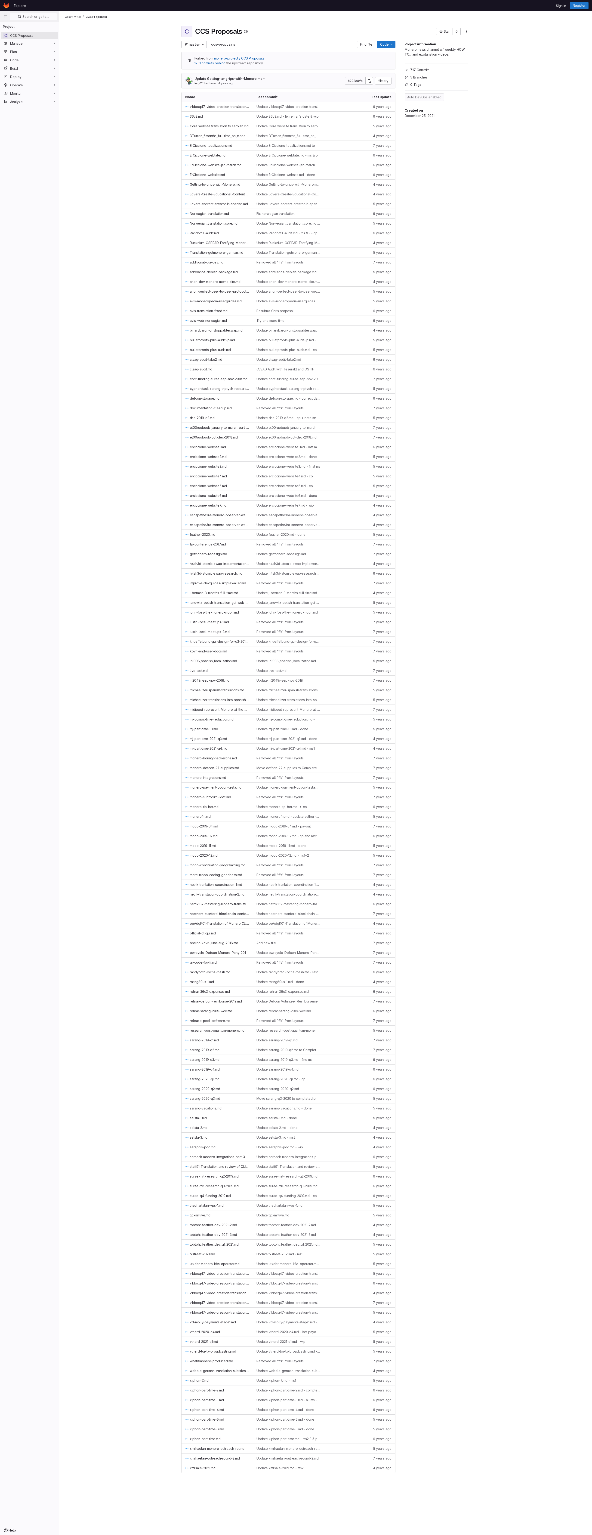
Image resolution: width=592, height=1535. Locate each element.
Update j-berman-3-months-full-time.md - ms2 (288, 593)
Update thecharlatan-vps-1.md (279, 1205)
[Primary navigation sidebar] (5, 16)
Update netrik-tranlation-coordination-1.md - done (288, 885)
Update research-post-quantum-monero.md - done (288, 1030)
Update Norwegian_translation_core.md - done (288, 223)
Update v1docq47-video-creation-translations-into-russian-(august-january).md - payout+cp (288, 1283)
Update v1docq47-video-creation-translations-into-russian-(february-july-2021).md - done (288, 1312)
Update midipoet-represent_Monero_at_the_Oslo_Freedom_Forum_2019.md (288, 709)
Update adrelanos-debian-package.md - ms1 (288, 272)
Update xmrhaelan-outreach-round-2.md (287, 1458)
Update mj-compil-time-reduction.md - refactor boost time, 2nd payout (288, 719)
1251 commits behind (209, 63)
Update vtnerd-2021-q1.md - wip (280, 1342)
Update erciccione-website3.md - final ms (288, 466)
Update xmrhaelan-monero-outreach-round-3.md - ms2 (288, 1448)
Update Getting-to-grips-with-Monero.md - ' (230, 79)
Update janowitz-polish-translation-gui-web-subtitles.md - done (288, 603)
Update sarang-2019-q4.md (277, 1069)
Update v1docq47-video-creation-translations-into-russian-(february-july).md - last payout (288, 1303)
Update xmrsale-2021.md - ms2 (280, 1468)
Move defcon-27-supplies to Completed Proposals (288, 768)
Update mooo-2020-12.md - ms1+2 (282, 855)
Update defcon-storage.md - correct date (288, 398)
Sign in (561, 6)
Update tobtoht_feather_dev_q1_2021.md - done (288, 1244)
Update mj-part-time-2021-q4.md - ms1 (285, 748)
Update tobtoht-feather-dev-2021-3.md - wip (288, 1235)
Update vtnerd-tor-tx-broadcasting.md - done (288, 1351)
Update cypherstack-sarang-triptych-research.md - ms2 (288, 389)
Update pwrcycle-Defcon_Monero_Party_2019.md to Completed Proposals (288, 953)
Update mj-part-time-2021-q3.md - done (286, 739)
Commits (419, 70)
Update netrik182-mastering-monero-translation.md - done (288, 904)
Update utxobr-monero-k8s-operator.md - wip (288, 1264)
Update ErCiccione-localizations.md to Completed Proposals (288, 145)
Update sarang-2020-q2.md (277, 1089)
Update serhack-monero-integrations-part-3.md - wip (288, 1157)
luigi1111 (199, 83)
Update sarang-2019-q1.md (277, 1040)
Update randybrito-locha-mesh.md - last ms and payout (288, 972)
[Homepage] (6, 5)
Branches (419, 77)
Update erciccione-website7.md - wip (285, 505)
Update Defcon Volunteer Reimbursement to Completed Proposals (288, 1001)
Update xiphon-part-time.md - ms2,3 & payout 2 (288, 1439)
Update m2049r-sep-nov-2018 (279, 680)
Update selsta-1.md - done (276, 1118)
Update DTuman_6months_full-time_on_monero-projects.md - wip (288, 136)
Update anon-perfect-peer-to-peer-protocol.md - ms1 (288, 291)
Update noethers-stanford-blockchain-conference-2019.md (288, 914)
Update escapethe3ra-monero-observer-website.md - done (288, 525)
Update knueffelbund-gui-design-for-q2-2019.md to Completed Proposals (288, 641)
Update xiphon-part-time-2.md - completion (288, 1390)
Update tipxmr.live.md (272, 1215)
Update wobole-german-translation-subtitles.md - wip (288, 1371)
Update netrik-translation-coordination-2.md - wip (288, 894)
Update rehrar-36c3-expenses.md (282, 991)
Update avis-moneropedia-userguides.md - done (288, 301)
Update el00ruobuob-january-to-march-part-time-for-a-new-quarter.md (288, 427)
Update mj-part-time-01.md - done (282, 729)
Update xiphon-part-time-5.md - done (285, 1419)
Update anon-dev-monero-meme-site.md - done (288, 282)
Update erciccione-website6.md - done (286, 496)
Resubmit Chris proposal (275, 311)
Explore (20, 6)
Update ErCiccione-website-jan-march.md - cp (288, 165)
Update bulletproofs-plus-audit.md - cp (286, 350)
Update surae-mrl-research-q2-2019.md (287, 1176)
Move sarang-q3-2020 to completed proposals (288, 1098)
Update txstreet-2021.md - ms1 (279, 1254)
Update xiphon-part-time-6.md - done (285, 1429)
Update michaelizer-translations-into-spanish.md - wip (288, 700)
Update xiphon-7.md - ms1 (276, 1380)
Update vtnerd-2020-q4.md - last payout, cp (288, 1332)
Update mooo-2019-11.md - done (281, 846)
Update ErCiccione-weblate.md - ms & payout (288, 155)
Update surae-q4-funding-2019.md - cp (286, 1196)
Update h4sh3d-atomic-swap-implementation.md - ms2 (288, 564)
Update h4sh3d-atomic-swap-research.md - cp (288, 573)
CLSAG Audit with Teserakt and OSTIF (285, 369)
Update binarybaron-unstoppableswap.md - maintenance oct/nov (288, 330)
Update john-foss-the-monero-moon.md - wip (288, 612)
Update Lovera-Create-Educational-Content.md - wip (288, 194)
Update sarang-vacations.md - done (284, 1108)
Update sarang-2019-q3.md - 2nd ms (284, 1060)
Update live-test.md (271, 671)
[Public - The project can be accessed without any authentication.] (246, 31)
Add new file (266, 943)
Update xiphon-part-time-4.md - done (285, 1410)
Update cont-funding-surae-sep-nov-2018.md (288, 379)
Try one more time (270, 321)
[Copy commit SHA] (369, 81)
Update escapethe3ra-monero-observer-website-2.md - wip (288, 515)
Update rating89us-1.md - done (280, 982)
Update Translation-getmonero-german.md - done (288, 252)
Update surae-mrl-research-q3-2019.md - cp (288, 1186)
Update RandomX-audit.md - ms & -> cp (287, 233)
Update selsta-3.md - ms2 (276, 1137)
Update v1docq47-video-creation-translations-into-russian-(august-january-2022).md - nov (288, 1293)
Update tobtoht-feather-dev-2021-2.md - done (288, 1225)
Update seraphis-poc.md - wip (279, 1147)
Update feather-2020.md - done (280, 534)
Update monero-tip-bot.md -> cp (281, 807)
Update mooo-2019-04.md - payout (283, 826)
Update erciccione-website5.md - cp (284, 486)
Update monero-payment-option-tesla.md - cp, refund (288, 787)
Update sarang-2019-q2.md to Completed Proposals (288, 1050)
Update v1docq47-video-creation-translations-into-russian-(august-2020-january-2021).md (288, 1273)
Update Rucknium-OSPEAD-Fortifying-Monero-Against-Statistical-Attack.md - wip (288, 243)
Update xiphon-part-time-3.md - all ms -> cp (288, 1400)
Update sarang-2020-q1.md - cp (280, 1079)
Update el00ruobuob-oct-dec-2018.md (286, 437)
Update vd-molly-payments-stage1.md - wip (288, 1322)
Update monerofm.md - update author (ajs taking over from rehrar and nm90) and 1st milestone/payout (288, 816)
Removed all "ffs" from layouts (280, 262)
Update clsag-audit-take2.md (278, 359)
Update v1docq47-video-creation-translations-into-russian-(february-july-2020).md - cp (288, 107)
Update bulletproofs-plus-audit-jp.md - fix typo (288, 340)
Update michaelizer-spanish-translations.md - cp (288, 690)
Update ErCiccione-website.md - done (285, 175)
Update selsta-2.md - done (277, 1128)
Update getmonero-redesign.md (281, 554)
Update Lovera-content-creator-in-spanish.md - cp (288, 204)
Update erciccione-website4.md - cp (284, 476)
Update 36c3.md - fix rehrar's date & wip (287, 116)
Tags (415, 85)
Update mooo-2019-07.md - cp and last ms (288, 836)
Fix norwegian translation (275, 214)
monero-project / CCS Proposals (239, 58)
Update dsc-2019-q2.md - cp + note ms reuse (288, 418)
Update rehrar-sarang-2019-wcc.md (283, 1011)
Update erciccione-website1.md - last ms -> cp (288, 447)
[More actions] (466, 31)
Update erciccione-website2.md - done (286, 457)
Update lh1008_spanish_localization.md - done (288, 661)
